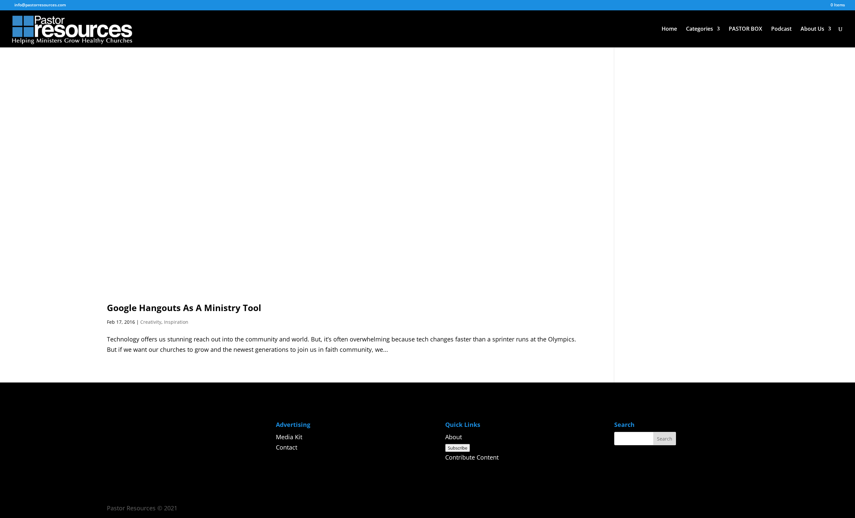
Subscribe (457, 448)
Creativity (150, 322)
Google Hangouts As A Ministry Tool (184, 308)
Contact (286, 447)
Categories (699, 29)
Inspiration (176, 322)
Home (669, 29)
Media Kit (289, 437)
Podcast (781, 29)
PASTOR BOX (745, 29)
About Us (812, 29)
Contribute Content (472, 457)
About (453, 437)
